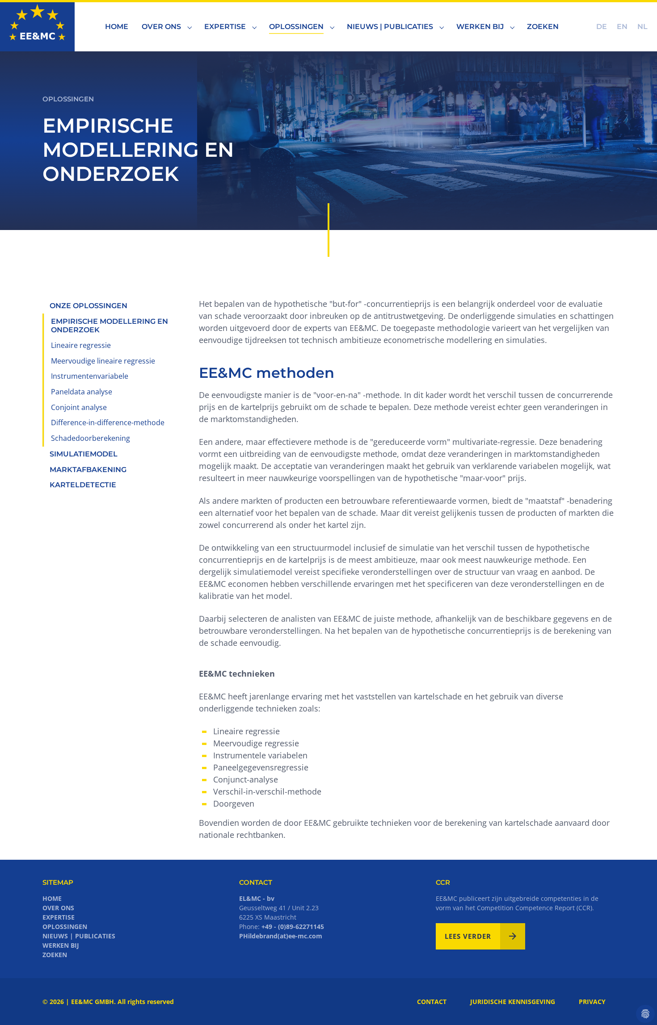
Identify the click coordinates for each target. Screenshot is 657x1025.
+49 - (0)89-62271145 (292, 926)
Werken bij (60, 945)
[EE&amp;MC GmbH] (37, 26)
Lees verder (468, 936)
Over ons (58, 908)
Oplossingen (64, 926)
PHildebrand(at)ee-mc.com (280, 936)
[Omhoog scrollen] (636, 1004)
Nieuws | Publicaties (78, 936)
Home (52, 898)
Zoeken (54, 954)
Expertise (58, 917)
